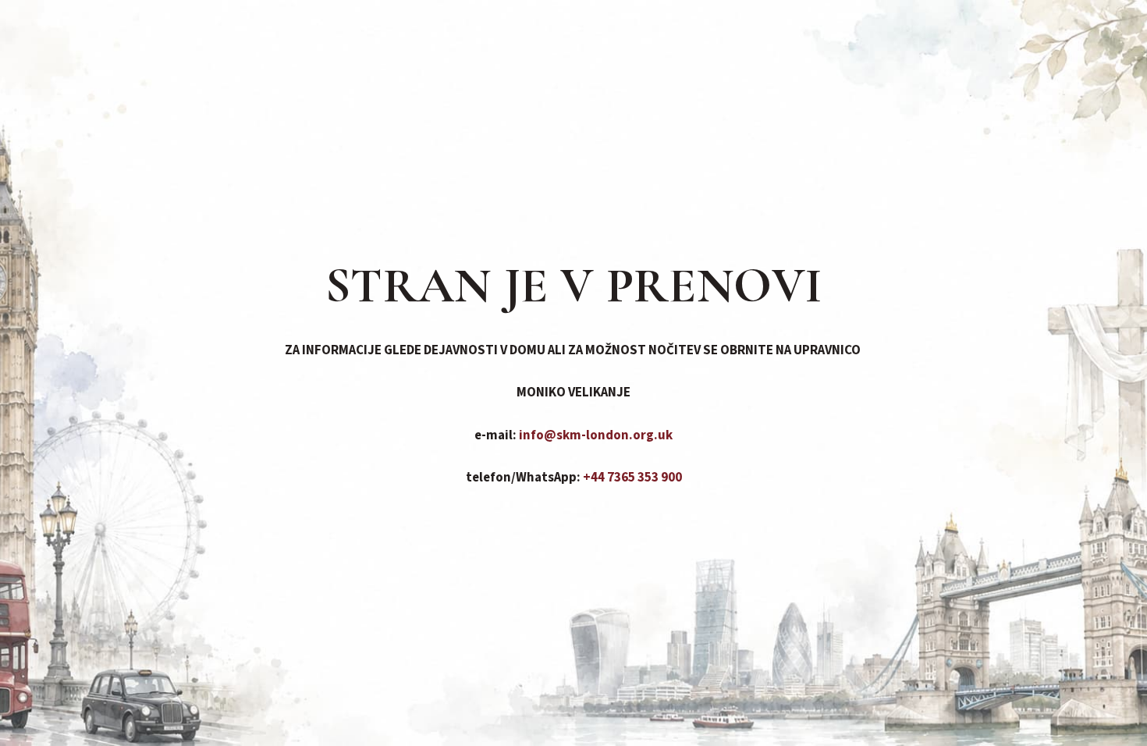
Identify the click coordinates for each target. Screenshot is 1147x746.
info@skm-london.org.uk (596, 435)
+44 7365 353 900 (632, 477)
